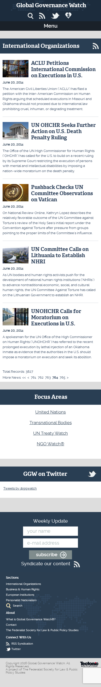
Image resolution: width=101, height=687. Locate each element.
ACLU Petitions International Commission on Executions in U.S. (63, 69)
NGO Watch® (50, 443)
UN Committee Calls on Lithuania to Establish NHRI (60, 255)
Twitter (16, 649)
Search (17, 605)
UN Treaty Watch (50, 433)
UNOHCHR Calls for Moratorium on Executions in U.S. (56, 317)
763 (48, 377)
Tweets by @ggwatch (20, 488)
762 (41, 377)
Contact (11, 625)
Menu (50, 26)
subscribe (46, 554)
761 (33, 377)
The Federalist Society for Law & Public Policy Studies (42, 630)
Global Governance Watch (51, 5)
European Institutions (20, 595)
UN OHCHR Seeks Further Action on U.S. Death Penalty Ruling (63, 131)
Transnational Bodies (51, 422)
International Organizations (23, 584)
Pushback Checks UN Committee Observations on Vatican (62, 193)
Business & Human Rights (22, 589)
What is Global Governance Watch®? (30, 619)
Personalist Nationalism (21, 600)
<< (24, 377)
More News (12, 377)
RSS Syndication (22, 643)
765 (62, 377)
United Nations (50, 412)
